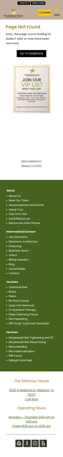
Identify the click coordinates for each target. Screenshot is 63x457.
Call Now (31, 399)
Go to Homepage (31, 53)
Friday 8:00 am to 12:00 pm (31, 426)
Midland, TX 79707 (31, 165)
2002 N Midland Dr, (31, 161)
